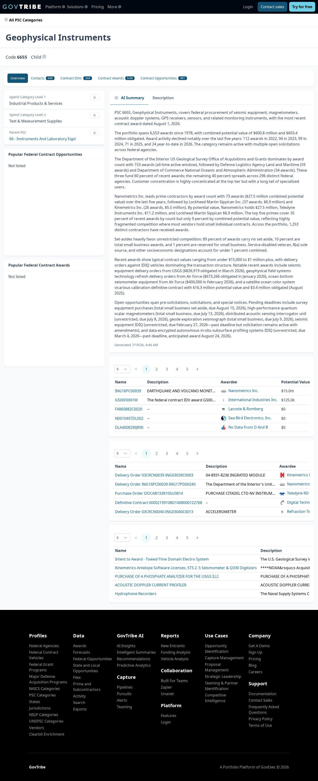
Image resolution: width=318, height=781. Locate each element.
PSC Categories (42, 695)
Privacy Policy (260, 718)
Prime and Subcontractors (87, 686)
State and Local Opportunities (86, 668)
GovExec (268, 767)
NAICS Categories (44, 688)
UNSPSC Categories (46, 721)
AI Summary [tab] (132, 97)
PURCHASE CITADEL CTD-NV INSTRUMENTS (241, 493)
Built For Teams (174, 680)
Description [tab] (163, 97)
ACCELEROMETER (221, 511)
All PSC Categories (25, 20)
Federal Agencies (44, 645)
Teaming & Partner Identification (221, 685)
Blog (253, 665)
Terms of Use (260, 725)
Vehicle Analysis (175, 658)
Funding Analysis (175, 652)
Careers (255, 671)
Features (168, 715)
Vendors (36, 727)
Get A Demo (259, 645)
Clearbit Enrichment (46, 734)
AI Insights (126, 645)
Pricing (97, 6)
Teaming (124, 706)
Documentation (262, 693)
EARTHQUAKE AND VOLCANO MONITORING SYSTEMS (182, 390)
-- (148, 409)
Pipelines (125, 687)
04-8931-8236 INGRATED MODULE (235, 475)
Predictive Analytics (134, 665)
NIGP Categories (43, 714)
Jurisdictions (40, 708)
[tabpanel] (211, 228)
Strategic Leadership (223, 676)
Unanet (167, 693)
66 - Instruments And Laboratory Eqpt (42, 138)
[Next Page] (197, 369)
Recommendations (133, 658)
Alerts (122, 700)
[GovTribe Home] (22, 7)
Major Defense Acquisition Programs (48, 679)
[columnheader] (298, 382)
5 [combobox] (117, 369)
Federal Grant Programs (41, 667)
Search (79, 702)
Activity (79, 696)
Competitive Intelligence (215, 698)
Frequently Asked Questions (264, 709)
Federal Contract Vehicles (43, 655)
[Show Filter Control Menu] (94, 98)
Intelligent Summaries (136, 652)
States (34, 701)
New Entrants (173, 645)
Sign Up (255, 652)
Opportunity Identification (216, 648)
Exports (80, 709)
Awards (79, 645)
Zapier (166, 687)
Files (77, 677)
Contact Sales (260, 700)
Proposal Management (217, 667)
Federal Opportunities (92, 658)
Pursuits (124, 693)
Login (248, 6)
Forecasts (81, 652)
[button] (44, 57)
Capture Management (224, 657)
